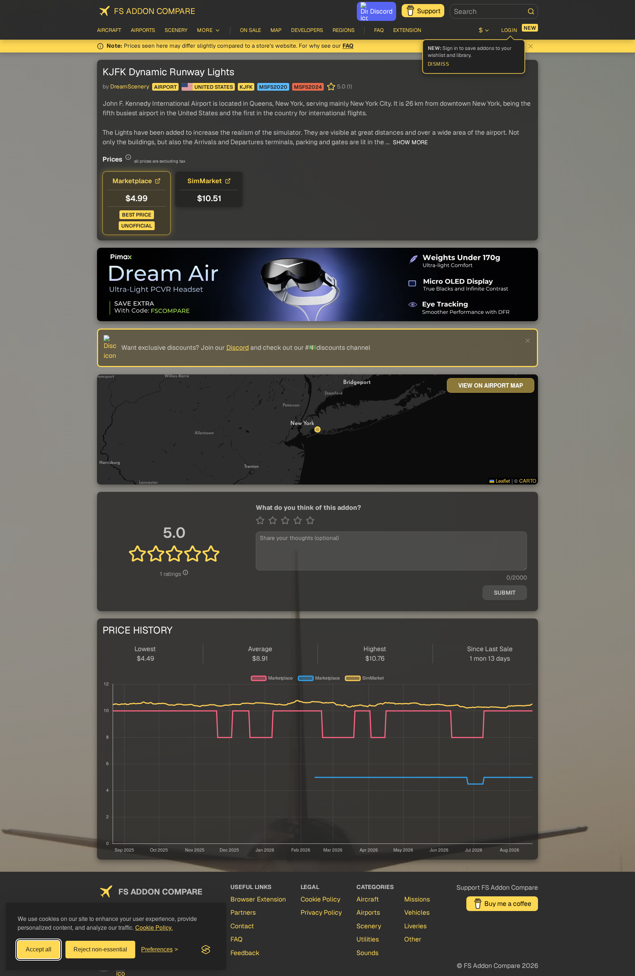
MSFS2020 (273, 87)
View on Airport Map (490, 385)
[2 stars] (274, 520)
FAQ (379, 30)
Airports (143, 30)
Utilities (367, 939)
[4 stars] (299, 520)
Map (275, 30)
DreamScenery (129, 86)
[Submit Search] (531, 11)
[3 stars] (287, 520)
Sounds (367, 952)
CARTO (527, 480)
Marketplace (132, 181)
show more (409, 142)
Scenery (176, 30)
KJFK (246, 87)
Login (509, 30)
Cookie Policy (320, 899)
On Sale (250, 30)
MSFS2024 (308, 87)
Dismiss (438, 64)
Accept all (38, 949)
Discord (381, 11)
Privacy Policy (321, 912)
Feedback (244, 952)
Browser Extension (258, 899)
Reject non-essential (100, 949)
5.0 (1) (344, 86)
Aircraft (109, 30)
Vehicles (417, 912)
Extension (407, 30)
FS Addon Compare (154, 11)
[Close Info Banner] (530, 46)
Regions (344, 30)
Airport (165, 87)
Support (429, 11)
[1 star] (262, 520)
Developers (307, 30)
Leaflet (502, 480)
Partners (243, 912)
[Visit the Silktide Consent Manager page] (206, 949)
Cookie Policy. (154, 927)
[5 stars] (310, 520)
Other (412, 939)
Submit (505, 592)
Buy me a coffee (507, 903)
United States (213, 87)
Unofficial (136, 225)
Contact (242, 926)
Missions (417, 899)
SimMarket (204, 181)
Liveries (415, 926)
